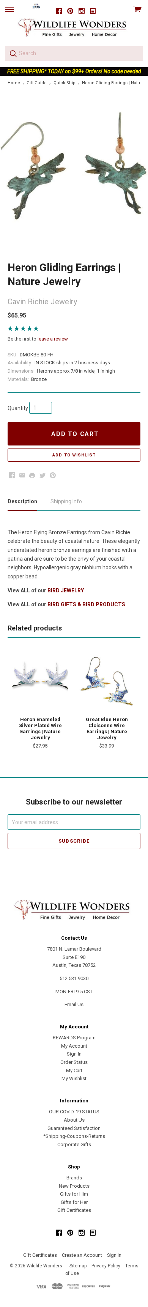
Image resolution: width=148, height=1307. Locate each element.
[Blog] (93, 11)
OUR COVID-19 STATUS (74, 1111)
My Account (74, 1046)
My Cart (74, 1070)
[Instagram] (82, 11)
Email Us (74, 1004)
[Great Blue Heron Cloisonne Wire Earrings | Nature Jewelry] (107, 681)
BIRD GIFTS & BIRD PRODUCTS (86, 604)
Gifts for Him (74, 1194)
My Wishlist (74, 1078)
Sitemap (78, 1265)
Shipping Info (66, 501)
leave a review (53, 339)
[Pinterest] (70, 11)
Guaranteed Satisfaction (74, 1128)
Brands (74, 1178)
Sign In (74, 1054)
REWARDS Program (74, 1037)
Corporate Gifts (74, 1144)
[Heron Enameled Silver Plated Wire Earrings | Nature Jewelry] (40, 681)
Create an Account (82, 1255)
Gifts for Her (74, 1202)
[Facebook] (59, 11)
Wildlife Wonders (44, 1265)
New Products (74, 1186)
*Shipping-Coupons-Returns (74, 1136)
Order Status (74, 1062)
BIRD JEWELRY (65, 590)
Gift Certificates (74, 1210)
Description (22, 501)
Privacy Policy (105, 1265)
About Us (74, 1120)
